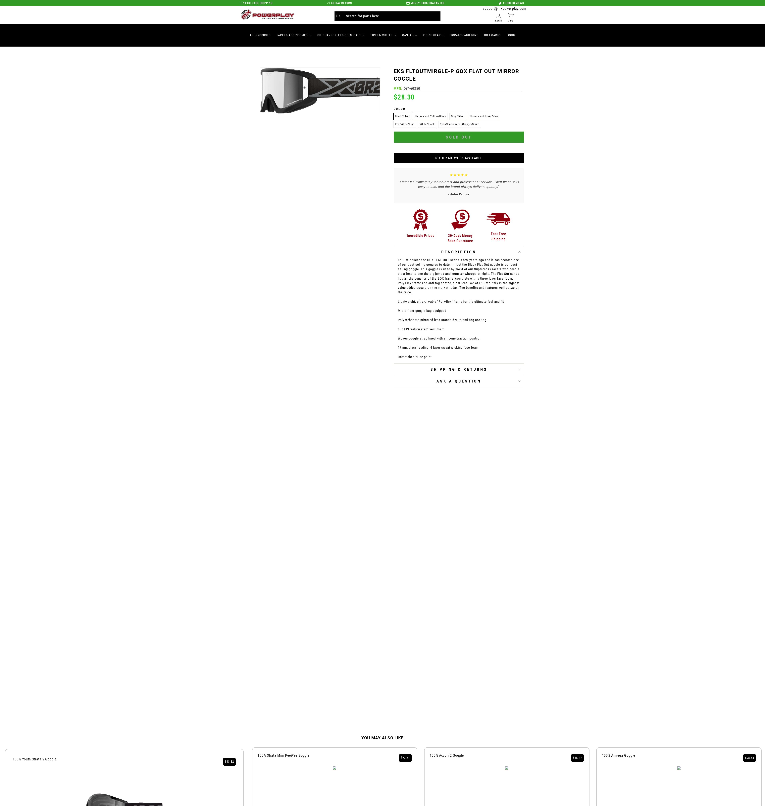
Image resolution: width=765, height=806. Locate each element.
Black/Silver (402, 116)
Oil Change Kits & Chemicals (339, 35)
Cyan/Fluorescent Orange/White (459, 124)
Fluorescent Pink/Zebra (484, 116)
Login (511, 35)
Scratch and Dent (464, 35)
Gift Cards (492, 35)
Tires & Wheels (381, 35)
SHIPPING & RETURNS (459, 369)
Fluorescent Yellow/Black (430, 116)
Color (400, 108)
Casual (408, 35)
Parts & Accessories (292, 35)
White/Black (427, 124)
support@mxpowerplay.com (504, 8)
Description (458, 252)
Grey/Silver (458, 116)
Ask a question (458, 381)
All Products (260, 35)
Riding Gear (432, 35)
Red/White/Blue (405, 124)
